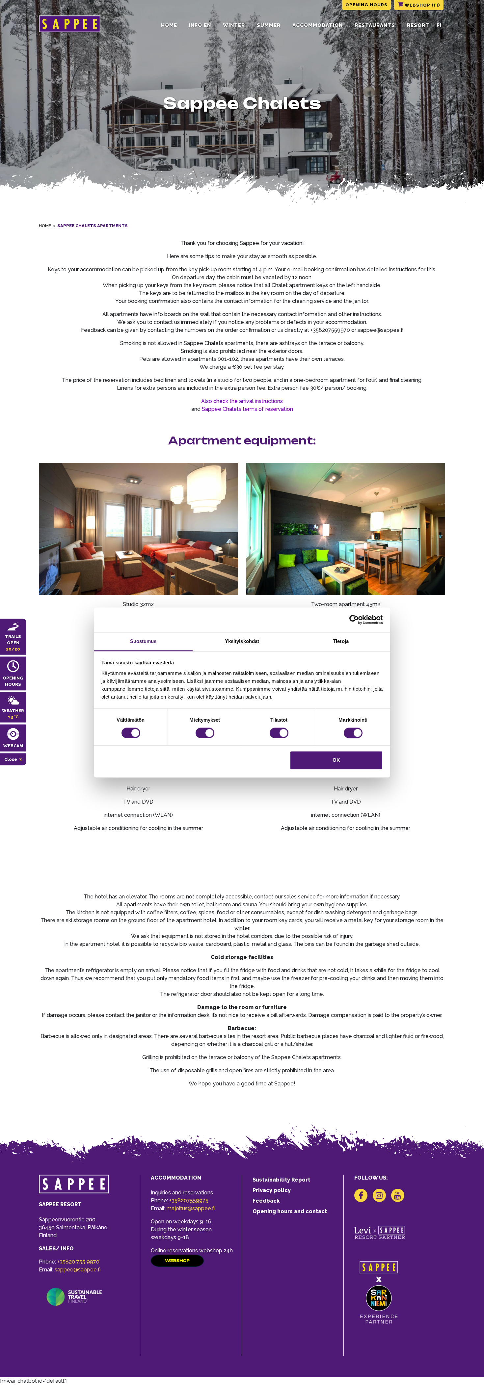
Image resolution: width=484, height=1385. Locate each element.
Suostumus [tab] (143, 641)
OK (336, 760)
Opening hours (366, 4)
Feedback (266, 1201)
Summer (269, 25)
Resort (418, 25)
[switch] (205, 733)
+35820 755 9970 (78, 1262)
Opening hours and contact (290, 1211)
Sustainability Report (281, 1180)
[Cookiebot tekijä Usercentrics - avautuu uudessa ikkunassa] (354, 620)
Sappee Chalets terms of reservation (247, 409)
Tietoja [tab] (341, 641)
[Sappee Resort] (69, 25)
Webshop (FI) (421, 5)
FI (439, 25)
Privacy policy (272, 1190)
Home (169, 25)
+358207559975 (188, 1200)
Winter (234, 25)
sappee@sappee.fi (77, 1269)
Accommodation (317, 25)
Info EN (200, 25)
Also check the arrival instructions (242, 401)
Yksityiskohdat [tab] (242, 641)
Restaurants (375, 25)
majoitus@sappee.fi (191, 1208)
